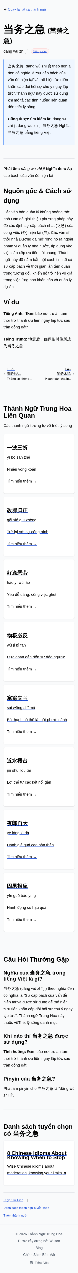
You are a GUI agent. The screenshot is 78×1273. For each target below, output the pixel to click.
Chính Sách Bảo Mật (39, 1255)
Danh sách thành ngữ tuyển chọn (26, 1207)
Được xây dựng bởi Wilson (39, 1241)
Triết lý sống (40, 51)
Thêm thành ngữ (14, 1215)
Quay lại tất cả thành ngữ (27, 9)
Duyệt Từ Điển (13, 1200)
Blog (39, 1248)
